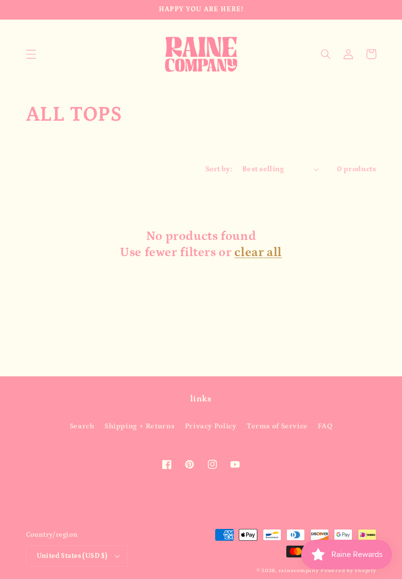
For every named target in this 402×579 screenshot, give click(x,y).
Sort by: (218, 169)
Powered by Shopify (348, 571)
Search (82, 426)
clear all (258, 252)
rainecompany (298, 571)
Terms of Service (277, 426)
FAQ (325, 426)
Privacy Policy (211, 426)
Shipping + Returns (139, 426)
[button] (31, 54)
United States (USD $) (72, 556)
